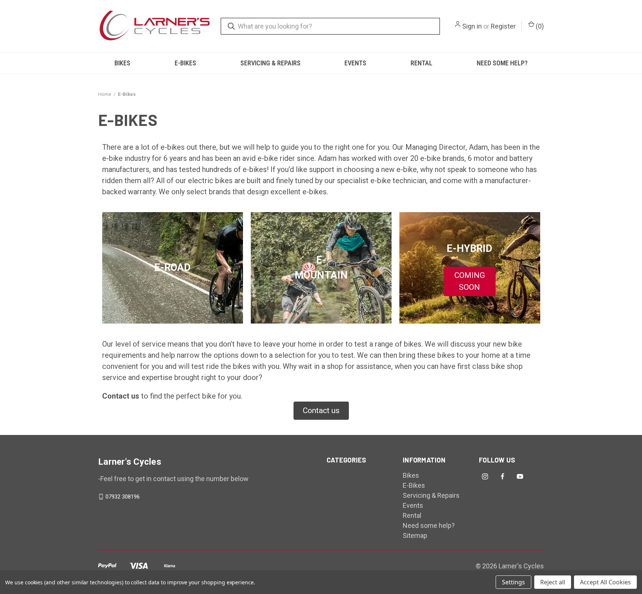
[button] (470, 281)
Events (355, 63)
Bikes (122, 63)
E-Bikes (185, 63)
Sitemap (415, 535)
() (539, 26)
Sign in (472, 26)
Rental (421, 63)
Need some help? (502, 63)
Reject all (552, 582)
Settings (513, 582)
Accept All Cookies (605, 582)
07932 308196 (123, 496)
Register (503, 26)
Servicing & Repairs (270, 63)
